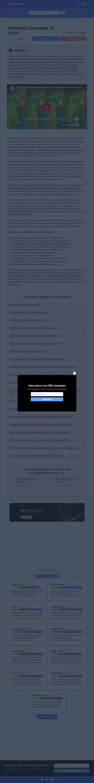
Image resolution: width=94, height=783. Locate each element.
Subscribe (47, 399)
